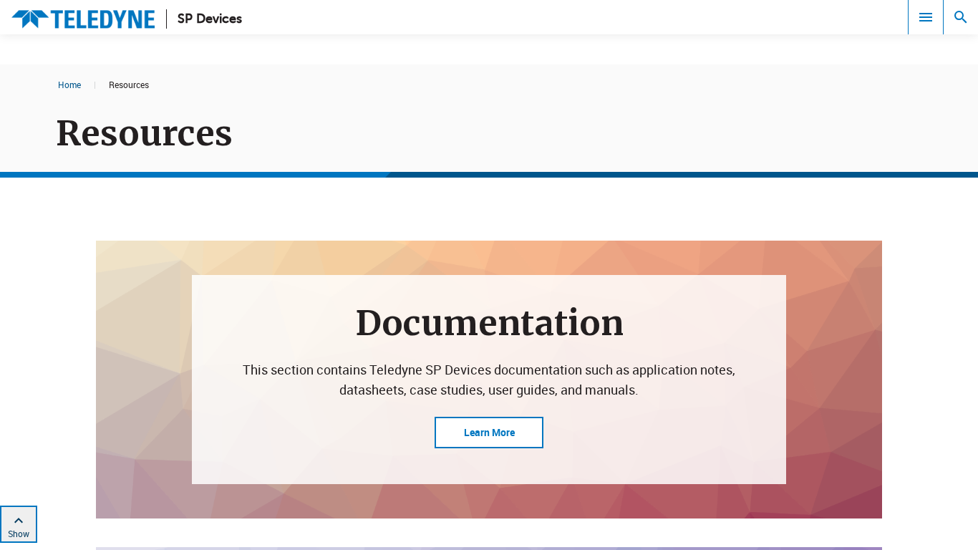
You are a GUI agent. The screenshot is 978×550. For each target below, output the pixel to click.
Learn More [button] (489, 432)
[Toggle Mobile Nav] (926, 17)
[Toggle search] (961, 17)
